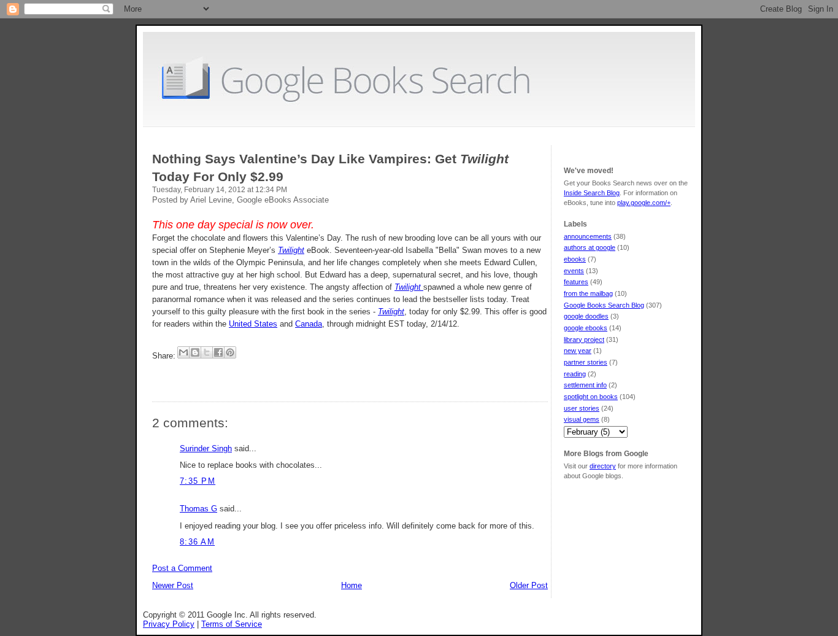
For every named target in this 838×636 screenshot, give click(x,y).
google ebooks (585, 328)
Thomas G (198, 508)
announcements (588, 236)
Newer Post (172, 585)
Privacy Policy (168, 624)
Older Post (529, 585)
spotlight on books (591, 396)
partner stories (585, 362)
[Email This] (183, 352)
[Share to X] (207, 352)
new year (577, 350)
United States (253, 323)
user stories (581, 408)
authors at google (589, 247)
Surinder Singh (206, 448)
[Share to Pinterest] (230, 352)
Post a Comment (182, 568)
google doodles (586, 316)
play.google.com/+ (644, 202)
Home (351, 585)
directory (603, 466)
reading (575, 374)
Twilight (408, 287)
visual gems (581, 419)
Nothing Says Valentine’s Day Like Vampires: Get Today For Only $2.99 (330, 168)
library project (584, 339)
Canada (308, 323)
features (576, 281)
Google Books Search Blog (604, 305)
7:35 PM (197, 481)
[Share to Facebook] (218, 352)
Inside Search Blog (592, 192)
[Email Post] (153, 375)
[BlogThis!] (195, 352)
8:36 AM (197, 541)
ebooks (575, 259)
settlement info (585, 385)
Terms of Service (231, 624)
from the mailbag (588, 293)
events (574, 270)
